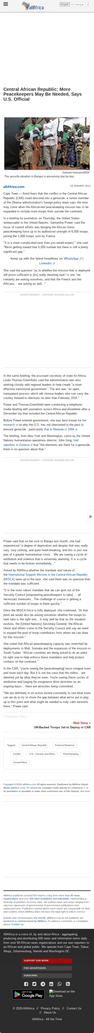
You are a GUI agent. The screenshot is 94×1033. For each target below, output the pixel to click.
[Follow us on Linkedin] (51, 984)
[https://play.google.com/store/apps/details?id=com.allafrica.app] (28, 995)
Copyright (8, 784)
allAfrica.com (29, 784)
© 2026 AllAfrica (23, 1008)
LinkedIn (45, 263)
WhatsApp (71, 258)
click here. (85, 791)
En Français (77, 4)
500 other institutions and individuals (49, 898)
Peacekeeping (70, 754)
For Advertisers (35, 968)
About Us (50, 1012)
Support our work (36, 960)
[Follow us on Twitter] (34, 984)
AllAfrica (33, 6)
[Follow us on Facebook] (26, 984)
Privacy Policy (50, 1008)
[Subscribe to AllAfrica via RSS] (68, 984)
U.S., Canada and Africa (42, 754)
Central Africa (20, 762)
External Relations (64, 745)
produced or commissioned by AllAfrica (24, 921)
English (65, 4)
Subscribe (30, 975)
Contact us (17, 924)
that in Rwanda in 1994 (59, 429)
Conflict (17, 754)
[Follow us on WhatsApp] (59, 984)
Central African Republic (34, 745)
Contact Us (74, 1008)
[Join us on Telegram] (43, 984)
